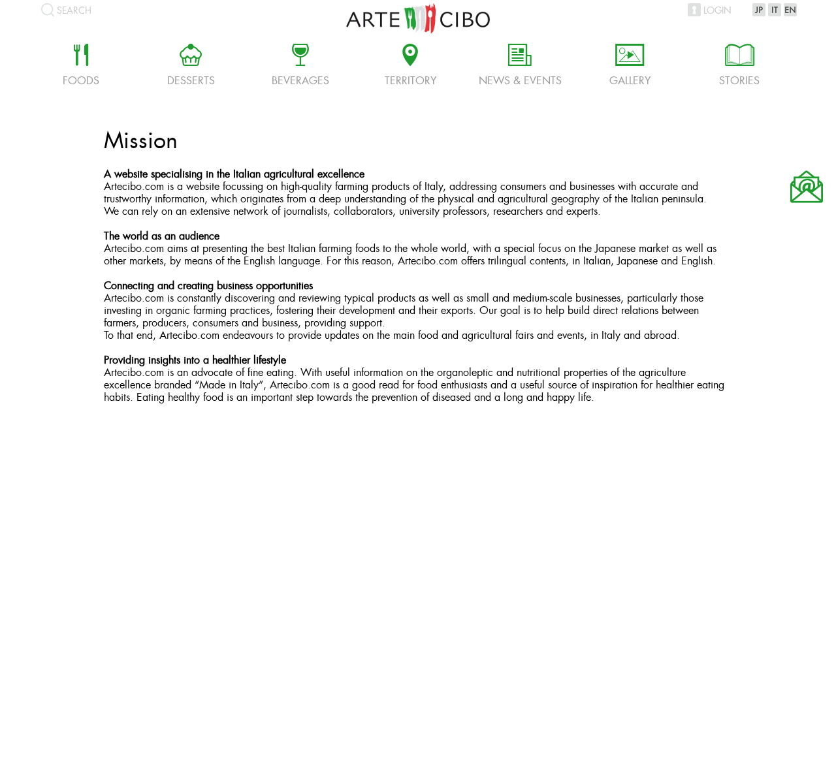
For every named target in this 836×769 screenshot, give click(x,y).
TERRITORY (410, 66)
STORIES (739, 66)
